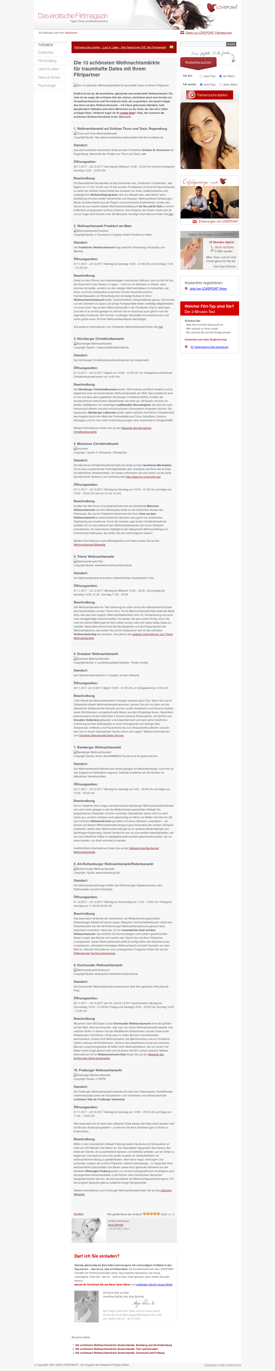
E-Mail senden (224, 251)
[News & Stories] (51, 77)
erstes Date (127, 113)
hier (171, 214)
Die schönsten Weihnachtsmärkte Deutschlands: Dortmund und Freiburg (119, 1353)
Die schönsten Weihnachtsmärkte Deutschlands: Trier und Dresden (116, 1349)
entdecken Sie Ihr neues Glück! (154, 1284)
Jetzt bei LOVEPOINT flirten (208, 288)
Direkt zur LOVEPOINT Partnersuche (209, 33)
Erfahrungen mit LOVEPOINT (218, 221)
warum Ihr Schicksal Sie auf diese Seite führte (102, 1284)
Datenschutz (234, 1364)
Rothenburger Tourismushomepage (94, 953)
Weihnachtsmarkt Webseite (89, 544)
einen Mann (230, 84)
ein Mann (229, 76)
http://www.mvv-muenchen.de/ (143, 476)
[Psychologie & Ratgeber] (51, 86)
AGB (222, 1364)
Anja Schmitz (115, 1224)
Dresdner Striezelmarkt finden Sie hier (101, 735)
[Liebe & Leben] (51, 69)
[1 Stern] (144, 1213)
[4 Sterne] (155, 1213)
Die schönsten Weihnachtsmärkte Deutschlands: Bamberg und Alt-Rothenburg (123, 1345)
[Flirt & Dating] (51, 60)
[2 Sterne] (148, 1213)
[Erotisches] (51, 52)
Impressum (211, 1364)
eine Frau (209, 76)
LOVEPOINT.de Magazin (137, 15)
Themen (45, 44)
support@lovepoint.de (142, 1314)
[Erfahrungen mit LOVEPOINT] (209, 217)
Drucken (79, 1213)
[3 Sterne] (151, 1213)
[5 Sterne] (158, 1213)
